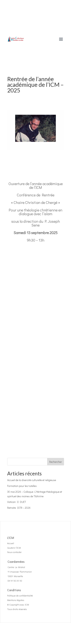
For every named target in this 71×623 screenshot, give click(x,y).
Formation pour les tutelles (22, 486)
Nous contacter (14, 552)
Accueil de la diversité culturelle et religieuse (31, 480)
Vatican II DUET (16, 502)
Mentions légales (15, 600)
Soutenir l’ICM (14, 547)
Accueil (10, 543)
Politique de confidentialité (20, 595)
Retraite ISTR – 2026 (18, 507)
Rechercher (55, 462)
